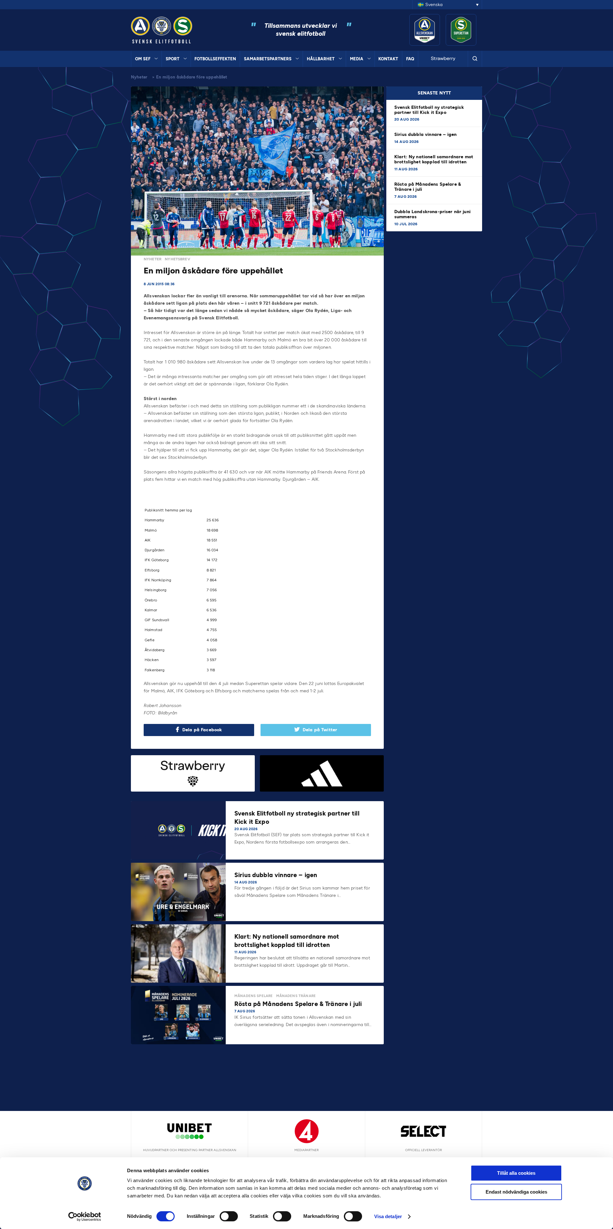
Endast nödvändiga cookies (516, 1192)
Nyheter (139, 77)
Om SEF (142, 58)
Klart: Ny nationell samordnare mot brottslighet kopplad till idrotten (433, 159)
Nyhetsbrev (177, 259)
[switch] (229, 1216)
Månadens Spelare (253, 996)
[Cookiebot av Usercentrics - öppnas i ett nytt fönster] (85, 1216)
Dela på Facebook (202, 730)
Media (356, 58)
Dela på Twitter (320, 730)
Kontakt (388, 58)
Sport (172, 58)
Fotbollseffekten (215, 58)
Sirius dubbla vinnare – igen (426, 134)
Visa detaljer (388, 1216)
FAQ (410, 58)
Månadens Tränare (296, 996)
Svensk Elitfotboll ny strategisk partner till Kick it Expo (429, 110)
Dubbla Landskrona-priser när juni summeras (432, 214)
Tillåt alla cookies (516, 1173)
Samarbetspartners (267, 58)
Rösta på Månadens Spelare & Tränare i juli (427, 187)
